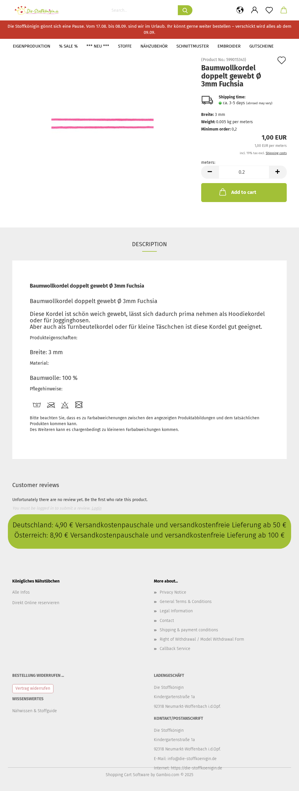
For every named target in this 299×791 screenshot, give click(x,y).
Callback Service (175, 648)
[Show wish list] (269, 10)
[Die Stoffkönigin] (39, 10)
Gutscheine (261, 46)
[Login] (254, 10)
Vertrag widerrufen (32, 688)
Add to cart (243, 192)
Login (96, 508)
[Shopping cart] (284, 10)
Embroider (229, 46)
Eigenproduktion (31, 46)
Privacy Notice (173, 592)
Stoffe (125, 46)
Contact (167, 620)
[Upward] (283, 782)
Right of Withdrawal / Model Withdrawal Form (202, 639)
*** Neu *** (97, 46)
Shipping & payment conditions (189, 629)
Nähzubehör (154, 46)
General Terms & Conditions (186, 601)
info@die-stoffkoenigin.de (192, 758)
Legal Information (176, 611)
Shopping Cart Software (128, 774)
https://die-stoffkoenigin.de (196, 768)
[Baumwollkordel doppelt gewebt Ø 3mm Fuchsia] (102, 123)
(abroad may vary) (259, 103)
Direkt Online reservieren (35, 602)
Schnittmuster (192, 46)
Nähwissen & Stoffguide (34, 710)
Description (149, 244)
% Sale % (68, 46)
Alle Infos (21, 592)
